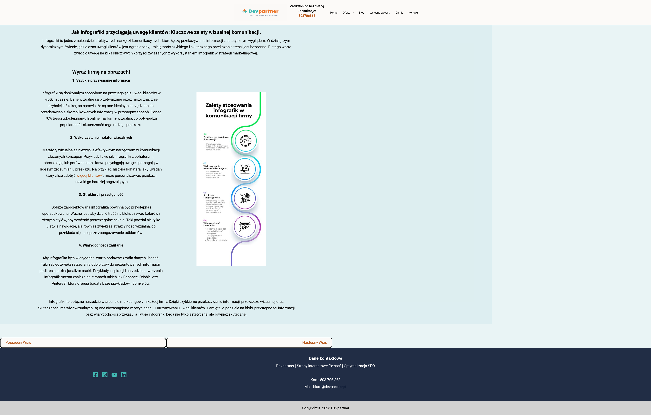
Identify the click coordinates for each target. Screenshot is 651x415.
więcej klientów (89, 175)
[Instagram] (105, 375)
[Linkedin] (124, 375)
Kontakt (413, 12)
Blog (361, 12)
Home (333, 12)
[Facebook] (95, 375)
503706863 (307, 16)
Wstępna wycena (380, 12)
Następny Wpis (316, 342)
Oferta (346, 12)
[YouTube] (114, 375)
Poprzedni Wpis (16, 342)
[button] (352, 12)
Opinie (399, 12)
